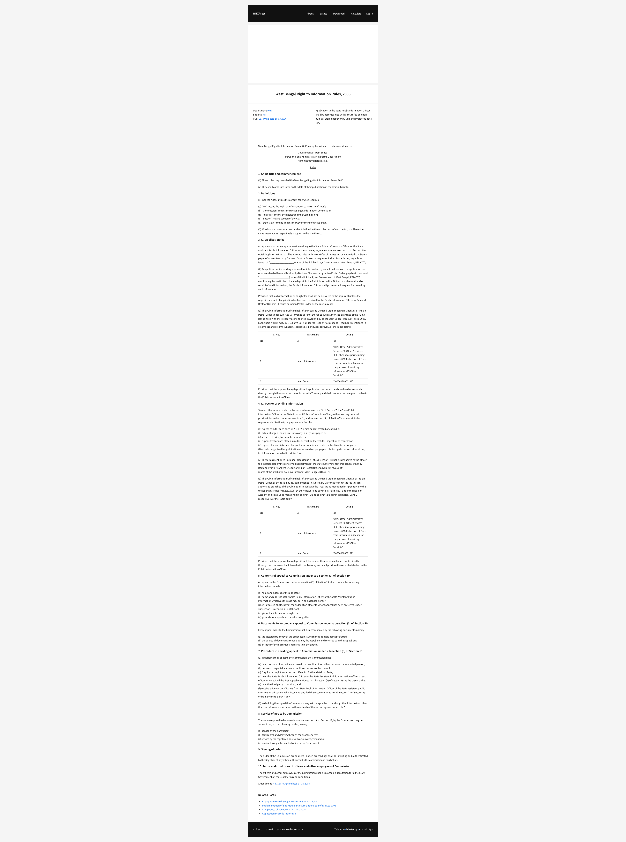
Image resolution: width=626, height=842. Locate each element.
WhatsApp (352, 829)
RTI (264, 114)
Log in (369, 13)
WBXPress (259, 14)
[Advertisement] (313, 56)
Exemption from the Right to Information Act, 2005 (289, 801)
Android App (366, 829)
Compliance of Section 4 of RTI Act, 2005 (284, 809)
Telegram (339, 829)
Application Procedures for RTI (279, 813)
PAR (269, 110)
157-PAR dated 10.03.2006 (273, 119)
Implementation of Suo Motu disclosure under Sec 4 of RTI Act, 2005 (299, 805)
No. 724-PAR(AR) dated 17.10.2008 (291, 783)
